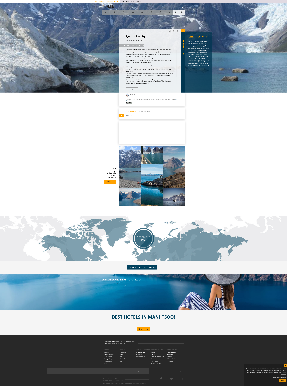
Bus (121, 361)
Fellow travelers (125, 371)
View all (110, 181)
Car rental (138, 1)
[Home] (105, 13)
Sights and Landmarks (172, 359)
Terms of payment (140, 352)
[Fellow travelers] (151, 13)
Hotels (128, 1)
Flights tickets (123, 352)
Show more (143, 329)
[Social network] (114, 13)
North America (129, 32)
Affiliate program (171, 354)
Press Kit (106, 352)
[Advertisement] (151, 132)
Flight (123, 1)
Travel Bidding (154, 361)
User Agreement (108, 356)
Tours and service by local (157, 356)
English (168, 371)
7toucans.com (112, 378)
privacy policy (278, 372)
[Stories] (169, 13)
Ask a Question (108, 361)
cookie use (283, 374)
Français (175, 371)
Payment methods (140, 356)
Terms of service (107, 381)
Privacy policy (119, 381)
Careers (106, 363)
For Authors (170, 361)
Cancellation (139, 354)
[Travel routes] (142, 13)
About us (105, 371)
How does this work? (156, 363)
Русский (181, 371)
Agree (282, 380)
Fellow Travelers (155, 359)
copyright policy (142, 383)
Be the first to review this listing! (142, 267)
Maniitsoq (143, 32)
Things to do (154, 354)
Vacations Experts (171, 352)
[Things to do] (124, 13)
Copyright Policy (108, 359)
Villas (132, 1)
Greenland (137, 32)
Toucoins (138, 359)
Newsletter (169, 356)
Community (154, 352)
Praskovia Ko (132, 95)
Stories (146, 371)
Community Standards (109, 354)
